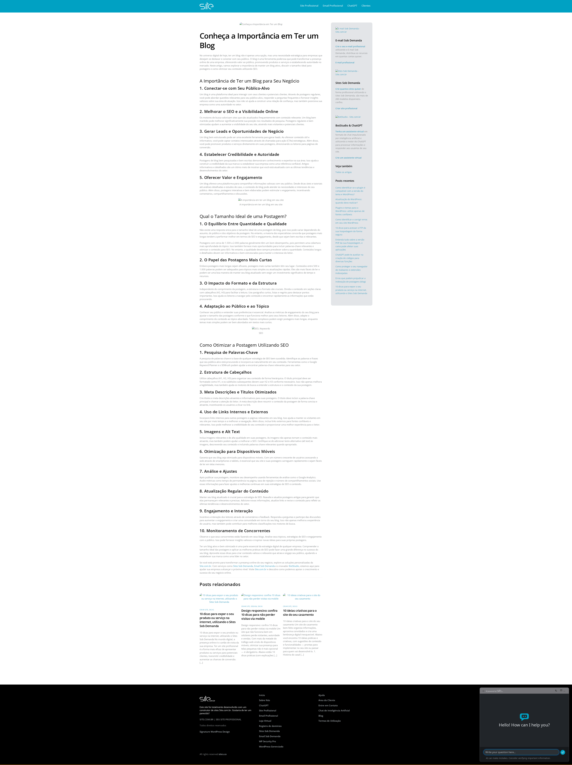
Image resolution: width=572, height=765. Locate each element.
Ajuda (321, 695)
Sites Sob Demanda (243, 565)
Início (262, 695)
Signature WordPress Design (215, 731)
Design (254, 606)
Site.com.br (205, 565)
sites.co (223, 754)
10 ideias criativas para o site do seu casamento (300, 613)
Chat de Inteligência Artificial (334, 710)
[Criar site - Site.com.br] (206, 7)
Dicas (211, 610)
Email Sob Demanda (264, 565)
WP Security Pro (267, 741)
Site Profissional (309, 5)
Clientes (366, 5)
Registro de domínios (270, 725)
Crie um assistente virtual (348, 157)
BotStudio (294, 565)
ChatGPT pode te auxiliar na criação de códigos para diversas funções (349, 258)
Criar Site (204, 610)
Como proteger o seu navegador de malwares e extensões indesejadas (351, 270)
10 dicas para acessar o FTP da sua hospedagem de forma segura (350, 231)
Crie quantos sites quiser (348, 88)
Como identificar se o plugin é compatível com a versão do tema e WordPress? (350, 191)
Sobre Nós (264, 700)
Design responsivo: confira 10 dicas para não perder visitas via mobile (259, 615)
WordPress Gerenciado (271, 746)
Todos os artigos (343, 172)
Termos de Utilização (329, 720)
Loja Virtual (265, 720)
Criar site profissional (346, 108)
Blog (320, 715)
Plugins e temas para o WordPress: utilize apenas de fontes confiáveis (350, 211)
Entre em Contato (328, 705)
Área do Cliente (326, 700)
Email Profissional (333, 5)
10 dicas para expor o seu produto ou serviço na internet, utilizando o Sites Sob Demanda (218, 620)
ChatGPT (352, 5)
